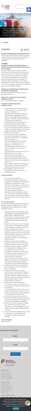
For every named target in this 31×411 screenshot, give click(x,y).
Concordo (16, 408)
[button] (29, 9)
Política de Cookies (6, 388)
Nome (15, 336)
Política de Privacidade (7, 386)
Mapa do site (4, 392)
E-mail (15, 345)
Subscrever (15, 354)
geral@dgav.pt (9, 378)
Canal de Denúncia (6, 390)
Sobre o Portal (5, 385)
